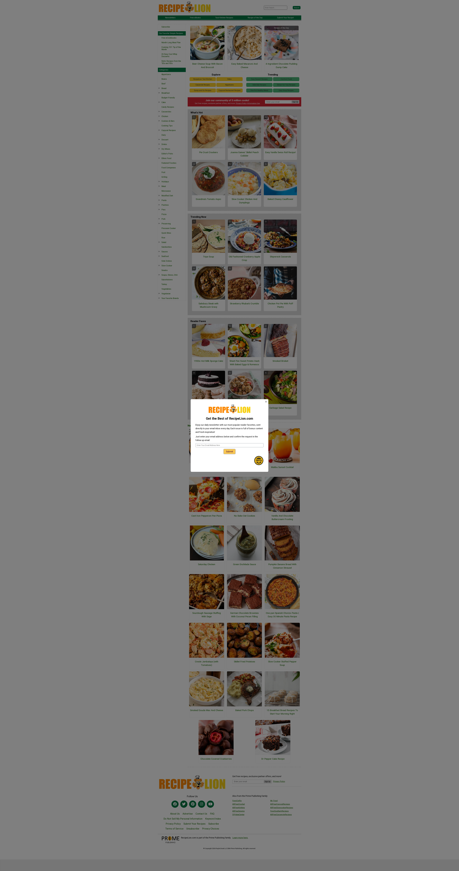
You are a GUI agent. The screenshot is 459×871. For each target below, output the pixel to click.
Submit (229, 451)
